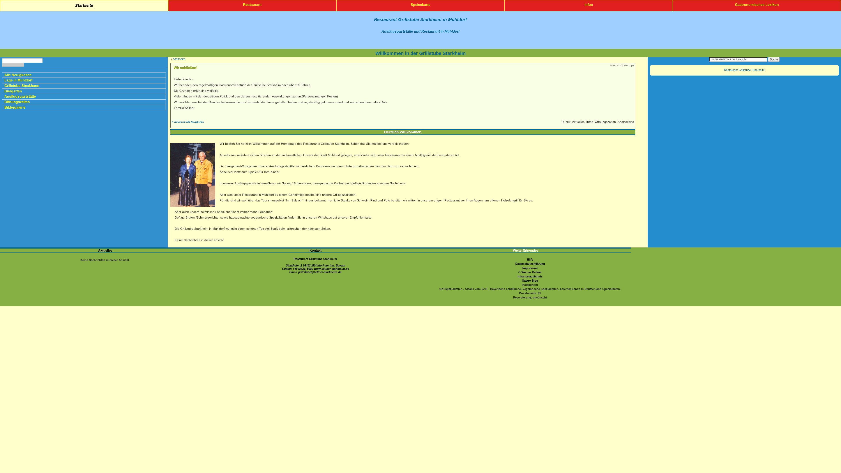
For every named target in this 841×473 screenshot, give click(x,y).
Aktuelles (105, 250)
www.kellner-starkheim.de (331, 268)
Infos (589, 5)
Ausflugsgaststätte (20, 96)
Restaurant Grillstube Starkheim (744, 70)
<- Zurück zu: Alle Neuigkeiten (188, 122)
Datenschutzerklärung (530, 263)
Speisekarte (420, 5)
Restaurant (252, 5)
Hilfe (530, 259)
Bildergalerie (14, 107)
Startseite (84, 5)
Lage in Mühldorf (18, 80)
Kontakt (315, 250)
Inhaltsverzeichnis (530, 276)
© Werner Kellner (530, 272)
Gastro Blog (530, 280)
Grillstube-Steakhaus (21, 86)
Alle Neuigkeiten (18, 75)
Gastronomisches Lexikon (757, 5)
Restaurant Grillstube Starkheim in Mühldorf (420, 19)
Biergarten (13, 91)
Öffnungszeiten (17, 102)
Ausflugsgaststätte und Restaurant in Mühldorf (420, 31)
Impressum (530, 268)
